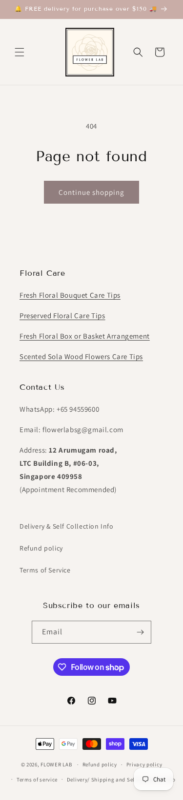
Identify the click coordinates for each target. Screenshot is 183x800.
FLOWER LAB (56, 764)
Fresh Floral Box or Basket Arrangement (85, 336)
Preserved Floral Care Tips (62, 315)
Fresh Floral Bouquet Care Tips (70, 295)
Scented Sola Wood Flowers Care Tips (81, 356)
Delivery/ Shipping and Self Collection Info (121, 779)
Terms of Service (45, 570)
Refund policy (41, 548)
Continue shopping (91, 192)
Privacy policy (144, 764)
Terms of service (37, 779)
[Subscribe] (140, 632)
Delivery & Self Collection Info (67, 526)
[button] (19, 52)
